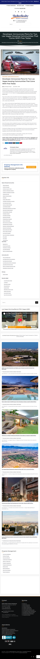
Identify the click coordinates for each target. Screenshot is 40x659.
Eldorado (4, 197)
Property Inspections (7, 563)
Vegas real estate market (23, 152)
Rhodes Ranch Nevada (7, 219)
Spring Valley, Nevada (7, 231)
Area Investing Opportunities (28, 609)
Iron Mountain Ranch (7, 203)
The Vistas (5, 238)
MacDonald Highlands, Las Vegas (9, 208)
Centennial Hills (6, 194)
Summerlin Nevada (6, 233)
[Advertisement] (20, 585)
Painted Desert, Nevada (7, 211)
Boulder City (5, 244)
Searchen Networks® (23, 652)
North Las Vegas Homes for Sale (9, 266)
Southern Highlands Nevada (8, 226)
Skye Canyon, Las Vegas (7, 222)
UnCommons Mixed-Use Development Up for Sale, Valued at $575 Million (17, 503)
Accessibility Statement (27, 651)
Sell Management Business (28, 613)
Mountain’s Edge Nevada (8, 210)
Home (20, 41)
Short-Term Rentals (6, 570)
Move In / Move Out (6, 561)
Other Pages (5, 274)
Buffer (14, 142)
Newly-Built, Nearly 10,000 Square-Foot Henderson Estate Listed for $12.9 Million (19, 401)
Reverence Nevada (6, 217)
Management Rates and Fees (29, 612)
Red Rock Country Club (8, 289)
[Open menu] (20, 29)
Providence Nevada (6, 215)
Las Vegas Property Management (29, 611)
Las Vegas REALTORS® (7, 634)
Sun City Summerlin (8, 294)
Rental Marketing (6, 568)
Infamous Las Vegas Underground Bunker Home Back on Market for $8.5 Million (19, 435)
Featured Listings (6, 371)
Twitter (6, 142)
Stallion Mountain (7, 291)
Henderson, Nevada (6, 247)
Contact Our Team (26, 614)
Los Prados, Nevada (6, 206)
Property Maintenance (7, 564)
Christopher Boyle (8, 86)
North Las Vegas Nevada (7, 251)
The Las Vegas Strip (6, 257)
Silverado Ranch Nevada (7, 224)
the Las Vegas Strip (18, 117)
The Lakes (5, 236)
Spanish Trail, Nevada (7, 227)
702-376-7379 (22, 8)
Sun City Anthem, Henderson (8, 235)
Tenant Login (21, 5)
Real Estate (16, 76)
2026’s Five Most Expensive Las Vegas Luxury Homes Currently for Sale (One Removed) (18, 368)
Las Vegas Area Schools (7, 261)
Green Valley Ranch (6, 199)
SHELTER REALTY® (12, 651)
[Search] (36, 302)
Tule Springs (5, 240)
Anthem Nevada (6, 187)
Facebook (10, 142)
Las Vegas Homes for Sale (8, 264)
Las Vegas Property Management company (10, 335)
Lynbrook (6, 282)
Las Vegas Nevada (6, 249)
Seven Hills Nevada (6, 220)
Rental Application (12, 5)
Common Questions (7, 554)
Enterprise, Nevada (6, 245)
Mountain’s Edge (7, 284)
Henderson (25, 96)
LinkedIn (17, 142)
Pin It (21, 142)
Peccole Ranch (7, 286)
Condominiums (6, 540)
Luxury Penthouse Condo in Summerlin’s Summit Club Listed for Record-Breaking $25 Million (19, 537)
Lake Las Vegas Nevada (7, 204)
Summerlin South (7, 293)
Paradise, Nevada (6, 213)
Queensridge (6, 287)
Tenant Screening (6, 572)
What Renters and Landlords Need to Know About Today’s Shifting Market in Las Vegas (20, 329)
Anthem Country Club (7, 188)
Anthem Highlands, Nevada (8, 190)
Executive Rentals (6, 557)
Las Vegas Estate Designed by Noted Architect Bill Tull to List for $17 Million (18, 469)
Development (4, 76)
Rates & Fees (5, 566)
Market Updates (30, 5)
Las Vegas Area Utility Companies (9, 262)
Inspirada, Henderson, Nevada (8, 201)
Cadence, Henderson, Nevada (8, 192)
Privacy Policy (19, 651)
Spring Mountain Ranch (7, 229)
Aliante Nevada (6, 185)
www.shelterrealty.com (8, 155)
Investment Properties (7, 559)
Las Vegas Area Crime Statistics (9, 259)
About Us (25, 603)
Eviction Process (6, 556)
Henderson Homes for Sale (8, 268)
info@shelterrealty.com (22, 20)
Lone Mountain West (8, 280)
